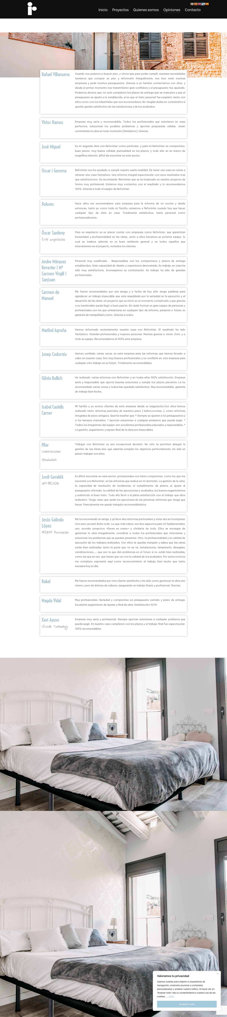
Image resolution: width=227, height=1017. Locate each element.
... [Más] (170, 996)
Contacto (193, 9)
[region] (187, 991)
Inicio (103, 9)
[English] (199, 3)
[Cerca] (217, 973)
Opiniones (171, 9)
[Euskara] (192, 3)
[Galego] (203, 3)
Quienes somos (146, 9)
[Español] (207, 3)
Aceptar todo (187, 1004)
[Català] (196, 3)
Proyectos (120, 9)
